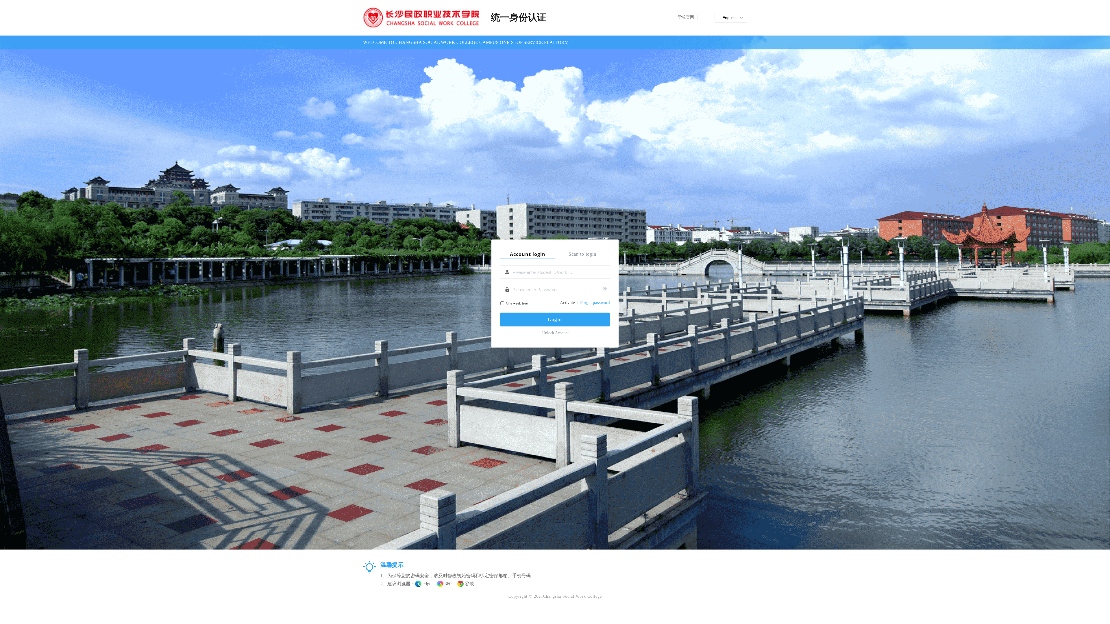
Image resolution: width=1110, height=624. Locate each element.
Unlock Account (555, 333)
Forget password (595, 302)
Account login (527, 254)
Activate (567, 302)
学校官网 (686, 17)
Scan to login (582, 254)
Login (555, 319)
